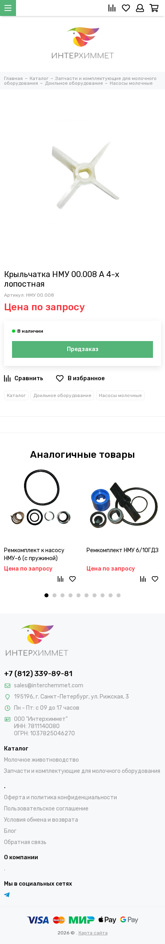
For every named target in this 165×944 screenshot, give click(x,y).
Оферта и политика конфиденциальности (60, 797)
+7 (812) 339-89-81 (38, 673)
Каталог (16, 395)
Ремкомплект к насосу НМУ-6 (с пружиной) (34, 554)
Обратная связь (25, 842)
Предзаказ (83, 349)
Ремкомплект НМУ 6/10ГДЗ (123, 550)
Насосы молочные (120, 395)
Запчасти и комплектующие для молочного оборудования (82, 771)
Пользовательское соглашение (46, 808)
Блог (10, 831)
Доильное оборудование (62, 395)
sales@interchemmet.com (48, 685)
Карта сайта (93, 933)
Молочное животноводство (41, 759)
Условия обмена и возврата (41, 819)
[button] (46, 595)
